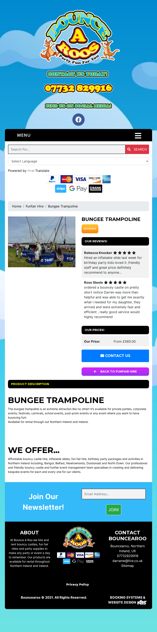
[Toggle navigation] (138, 135)
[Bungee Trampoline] (41, 241)
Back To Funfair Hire (118, 371)
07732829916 (127, 556)
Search (140, 149)
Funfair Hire (35, 206)
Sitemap (127, 566)
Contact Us (117, 355)
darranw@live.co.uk (127, 561)
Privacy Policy (77, 584)
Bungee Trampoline (63, 206)
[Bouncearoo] (78, 38)
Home (16, 206)
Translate (42, 171)
